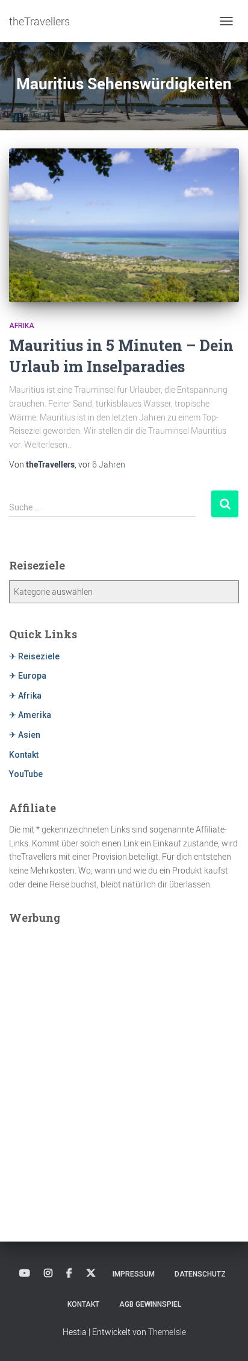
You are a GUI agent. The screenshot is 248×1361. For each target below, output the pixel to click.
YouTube (26, 774)
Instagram (48, 1273)
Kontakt (24, 755)
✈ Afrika (25, 695)
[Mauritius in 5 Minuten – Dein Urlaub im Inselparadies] (124, 225)
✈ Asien (24, 735)
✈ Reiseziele (34, 656)
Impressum (134, 1274)
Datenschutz (200, 1274)
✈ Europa (27, 675)
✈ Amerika (30, 715)
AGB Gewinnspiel (150, 1304)
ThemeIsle (167, 1331)
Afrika (21, 326)
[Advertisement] (124, 1057)
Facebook (69, 1273)
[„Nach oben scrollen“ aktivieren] (224, 1337)
